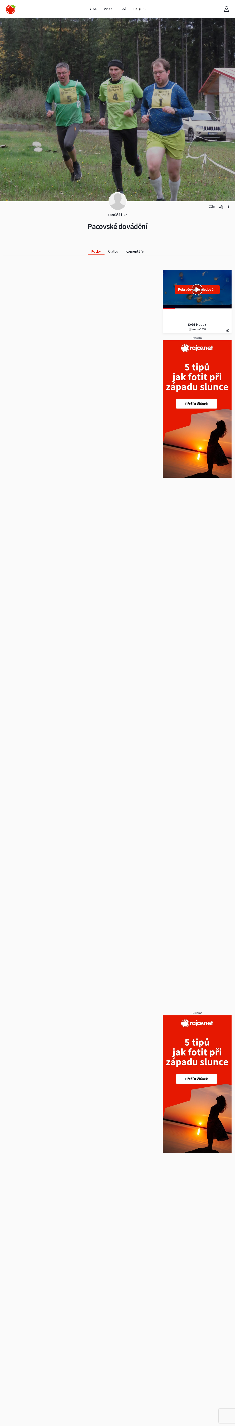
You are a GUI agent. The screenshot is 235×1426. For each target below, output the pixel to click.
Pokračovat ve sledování (197, 289)
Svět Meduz (197, 324)
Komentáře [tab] (135, 251)
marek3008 (199, 329)
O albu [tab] (113, 251)
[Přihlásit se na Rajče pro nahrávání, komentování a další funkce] (226, 9)
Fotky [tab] (96, 251)
